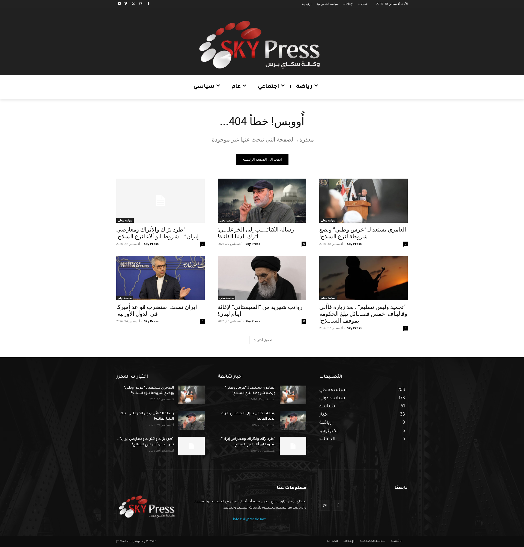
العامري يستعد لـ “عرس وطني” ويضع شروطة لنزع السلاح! (362, 233)
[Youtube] (119, 4)
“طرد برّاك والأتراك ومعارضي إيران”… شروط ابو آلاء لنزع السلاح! (157, 233)
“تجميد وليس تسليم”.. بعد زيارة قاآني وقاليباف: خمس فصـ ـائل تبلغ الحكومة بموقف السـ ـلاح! (363, 314)
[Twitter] (133, 4)
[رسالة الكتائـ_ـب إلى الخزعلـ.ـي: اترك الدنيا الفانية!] (262, 201)
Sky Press (354, 244)
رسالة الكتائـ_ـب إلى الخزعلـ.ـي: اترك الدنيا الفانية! (256, 233)
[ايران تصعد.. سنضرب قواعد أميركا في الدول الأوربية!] (160, 278)
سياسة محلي (328, 220)
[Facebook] (148, 4)
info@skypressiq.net (249, 520)
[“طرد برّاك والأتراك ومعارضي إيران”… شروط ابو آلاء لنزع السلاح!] (160, 201)
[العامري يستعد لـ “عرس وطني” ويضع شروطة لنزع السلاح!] (363, 201)
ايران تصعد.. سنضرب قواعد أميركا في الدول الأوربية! (156, 310)
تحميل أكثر (264, 340)
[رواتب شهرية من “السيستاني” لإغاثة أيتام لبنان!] (262, 278)
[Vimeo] (126, 4)
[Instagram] (141, 4)
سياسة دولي (125, 298)
